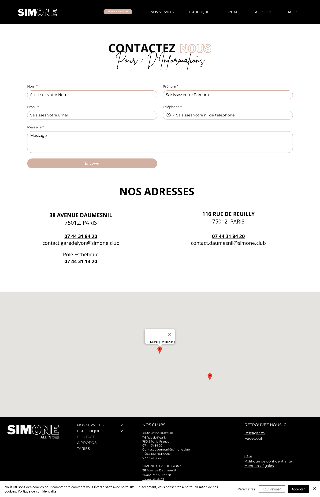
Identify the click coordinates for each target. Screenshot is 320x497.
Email (33, 107)
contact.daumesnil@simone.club (228, 243)
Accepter (298, 489)
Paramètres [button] (246, 489)
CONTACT (86, 437)
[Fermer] (314, 489)
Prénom (170, 87)
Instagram (255, 433)
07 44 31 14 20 (80, 261)
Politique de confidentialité (268, 461)
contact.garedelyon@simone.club (80, 243)
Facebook (254, 438)
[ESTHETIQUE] (121, 431)
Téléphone (172, 107)
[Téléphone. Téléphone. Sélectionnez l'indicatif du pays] (170, 115)
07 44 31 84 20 (80, 236)
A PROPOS (87, 442)
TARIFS (83, 448)
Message (35, 127)
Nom (32, 87)
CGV (248, 456)
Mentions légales (259, 465)
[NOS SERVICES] (121, 425)
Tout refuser (272, 489)
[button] (118, 11)
